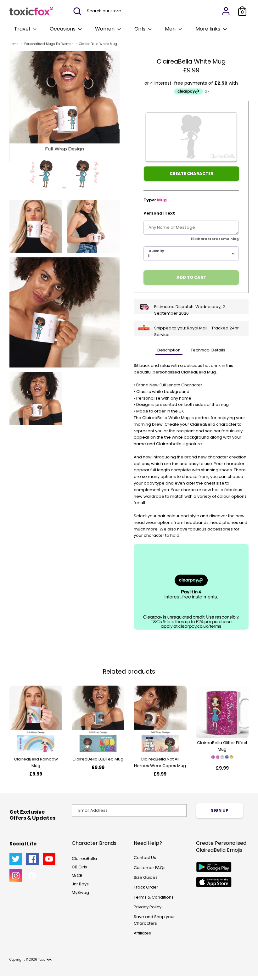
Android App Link (214, 867)
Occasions (63, 28)
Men (171, 28)
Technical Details (208, 350)
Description (169, 350)
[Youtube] (49, 859)
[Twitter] (15, 859)
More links (208, 28)
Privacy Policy (147, 907)
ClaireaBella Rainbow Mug (36, 762)
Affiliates (142, 933)
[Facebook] (32, 859)
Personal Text (159, 213)
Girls (140, 28)
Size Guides (146, 877)
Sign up (219, 810)
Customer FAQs (149, 868)
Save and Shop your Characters (154, 920)
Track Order (146, 887)
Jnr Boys (80, 884)
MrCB (77, 875)
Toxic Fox (44, 959)
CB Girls (79, 867)
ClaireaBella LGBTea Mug (97, 759)
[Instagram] (15, 875)
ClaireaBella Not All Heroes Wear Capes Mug (160, 762)
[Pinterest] (32, 875)
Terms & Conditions (154, 897)
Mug (162, 200)
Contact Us (145, 858)
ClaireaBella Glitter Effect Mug (222, 746)
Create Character (191, 174)
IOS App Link (214, 882)
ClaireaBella (84, 858)
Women (105, 28)
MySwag (80, 892)
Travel (22, 28)
